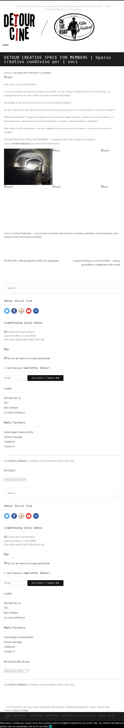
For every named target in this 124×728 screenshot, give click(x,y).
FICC (6, 402)
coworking (89, 233)
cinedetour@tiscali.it (21, 143)
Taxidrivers (9, 441)
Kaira (25, 710)
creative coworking (103, 233)
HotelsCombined (17, 460)
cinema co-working (48, 233)
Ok (50, 726)
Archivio (16, 233)
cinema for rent (65, 233)
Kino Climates (11, 407)
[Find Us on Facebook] (62, 3)
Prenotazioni (36, 715)
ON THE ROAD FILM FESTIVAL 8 (74, 715)
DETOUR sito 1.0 (12, 398)
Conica (16, 710)
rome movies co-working (30, 237)
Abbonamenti (51, 715)
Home (8, 715)
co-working (78, 233)
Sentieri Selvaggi (13, 437)
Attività (102, 715)
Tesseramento (20, 715)
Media (111, 715)
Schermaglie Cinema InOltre (18, 432)
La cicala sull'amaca (14, 412)
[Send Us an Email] (60, 3)
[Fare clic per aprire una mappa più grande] (27, 358)
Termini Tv (9, 446)
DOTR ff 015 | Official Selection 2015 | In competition (31, 260)
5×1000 (93, 715)
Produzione (26, 233)
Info (7, 718)
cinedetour (46, 72)
